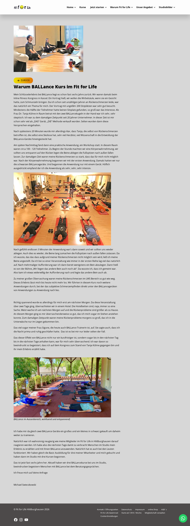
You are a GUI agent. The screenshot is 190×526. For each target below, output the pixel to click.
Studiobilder (165, 7)
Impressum (140, 509)
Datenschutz (126, 509)
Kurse (82, 7)
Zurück (25, 80)
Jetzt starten (97, 7)
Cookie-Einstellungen (109, 516)
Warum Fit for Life (120, 7)
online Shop (153, 509)
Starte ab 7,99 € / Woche (131, 513)
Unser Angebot (144, 7)
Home (70, 7)
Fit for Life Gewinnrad (109, 513)
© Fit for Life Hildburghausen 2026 (31, 509)
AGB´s (164, 509)
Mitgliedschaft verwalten (155, 513)
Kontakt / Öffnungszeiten (107, 509)
